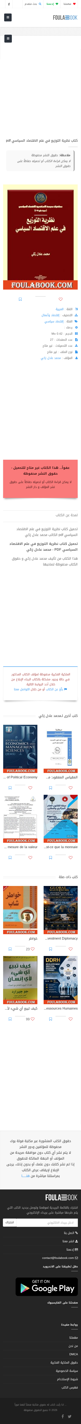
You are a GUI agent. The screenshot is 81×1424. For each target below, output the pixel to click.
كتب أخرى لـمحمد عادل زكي (58, 716)
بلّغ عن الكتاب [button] (54, 689)
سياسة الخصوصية (67, 1371)
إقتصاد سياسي (54, 321)
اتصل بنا (69, 1233)
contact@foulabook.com (58, 1258)
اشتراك (9, 1222)
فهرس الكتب (69, 1387)
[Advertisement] (40, 89)
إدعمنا (70, 1249)
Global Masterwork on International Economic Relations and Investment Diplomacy (61, 939)
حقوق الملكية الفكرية (64, 1362)
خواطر (33, 939)
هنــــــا (25, 1176)
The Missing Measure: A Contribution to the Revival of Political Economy (20, 777)
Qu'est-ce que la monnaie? (61, 847)
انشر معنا (69, 1241)
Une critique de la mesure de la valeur (20, 847)
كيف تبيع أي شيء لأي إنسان (20, 1009)
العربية (60, 309)
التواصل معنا (22, 689)
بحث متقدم (31, 4)
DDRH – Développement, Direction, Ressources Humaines (61, 1009)
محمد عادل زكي (51, 358)
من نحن (73, 1346)
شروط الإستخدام (67, 1379)
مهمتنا (68, 4)
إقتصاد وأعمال (50, 315)
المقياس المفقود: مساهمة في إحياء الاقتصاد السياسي (61, 777)
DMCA (73, 1354)
